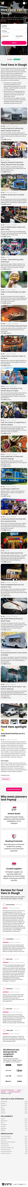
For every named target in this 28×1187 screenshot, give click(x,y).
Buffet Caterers (4, 1144)
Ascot (2, 1107)
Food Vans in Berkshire (14, 1091)
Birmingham (4, 1120)
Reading (3, 1109)
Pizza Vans (3, 1140)
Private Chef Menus (6, 1136)
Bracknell (3, 1103)
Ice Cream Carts (5, 1145)
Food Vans (3, 1091)
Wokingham (4, 1105)
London (3, 1119)
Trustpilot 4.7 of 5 (19, 1184)
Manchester (4, 1124)
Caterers (19, 1090)
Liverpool (3, 1126)
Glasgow (3, 1130)
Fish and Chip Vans (5, 1149)
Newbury (3, 1113)
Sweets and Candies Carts (7, 1147)
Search (18, 3)
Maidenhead (4, 1101)
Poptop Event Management (7, 1090)
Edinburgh (3, 1128)
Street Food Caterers (6, 1138)
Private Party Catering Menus (8, 1142)
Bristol (2, 1122)
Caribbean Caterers (6, 1153)
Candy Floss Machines (6, 1151)
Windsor (3, 1111)
